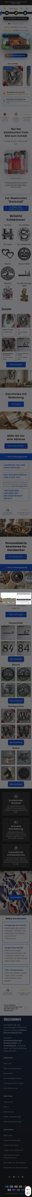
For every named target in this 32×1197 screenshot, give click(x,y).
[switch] (28, 1193)
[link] (23, 603)
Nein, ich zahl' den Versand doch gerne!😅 (24, 601)
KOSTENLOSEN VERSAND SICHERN (24, 599)
